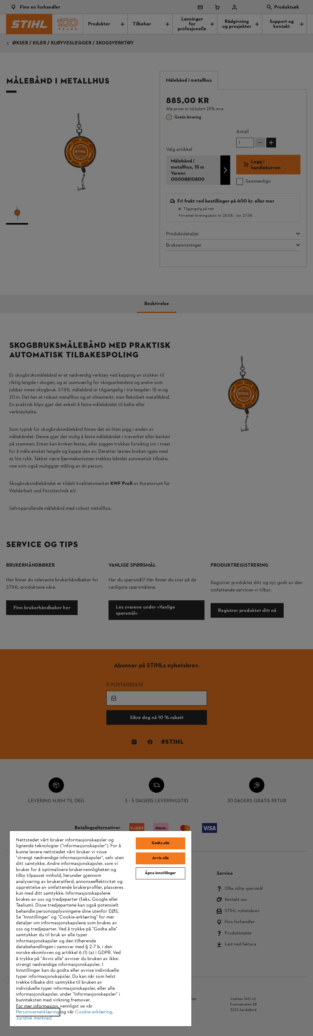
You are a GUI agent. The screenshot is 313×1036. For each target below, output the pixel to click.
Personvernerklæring (37, 1012)
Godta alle (160, 843)
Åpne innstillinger (160, 873)
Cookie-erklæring (93, 1012)
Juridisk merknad (34, 1018)
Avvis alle (160, 858)
